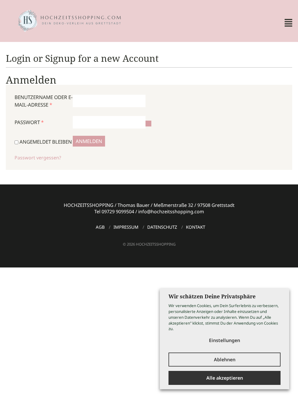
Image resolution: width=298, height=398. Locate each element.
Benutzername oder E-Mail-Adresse (43, 101)
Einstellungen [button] (224, 340)
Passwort (29, 122)
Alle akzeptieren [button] (224, 378)
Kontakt (195, 227)
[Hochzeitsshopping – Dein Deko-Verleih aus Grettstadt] (64, 20)
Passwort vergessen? (38, 157)
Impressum (126, 227)
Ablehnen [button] (224, 359)
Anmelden (89, 141)
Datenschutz (162, 227)
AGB (100, 227)
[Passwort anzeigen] (148, 123)
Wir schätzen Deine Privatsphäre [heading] (212, 296)
